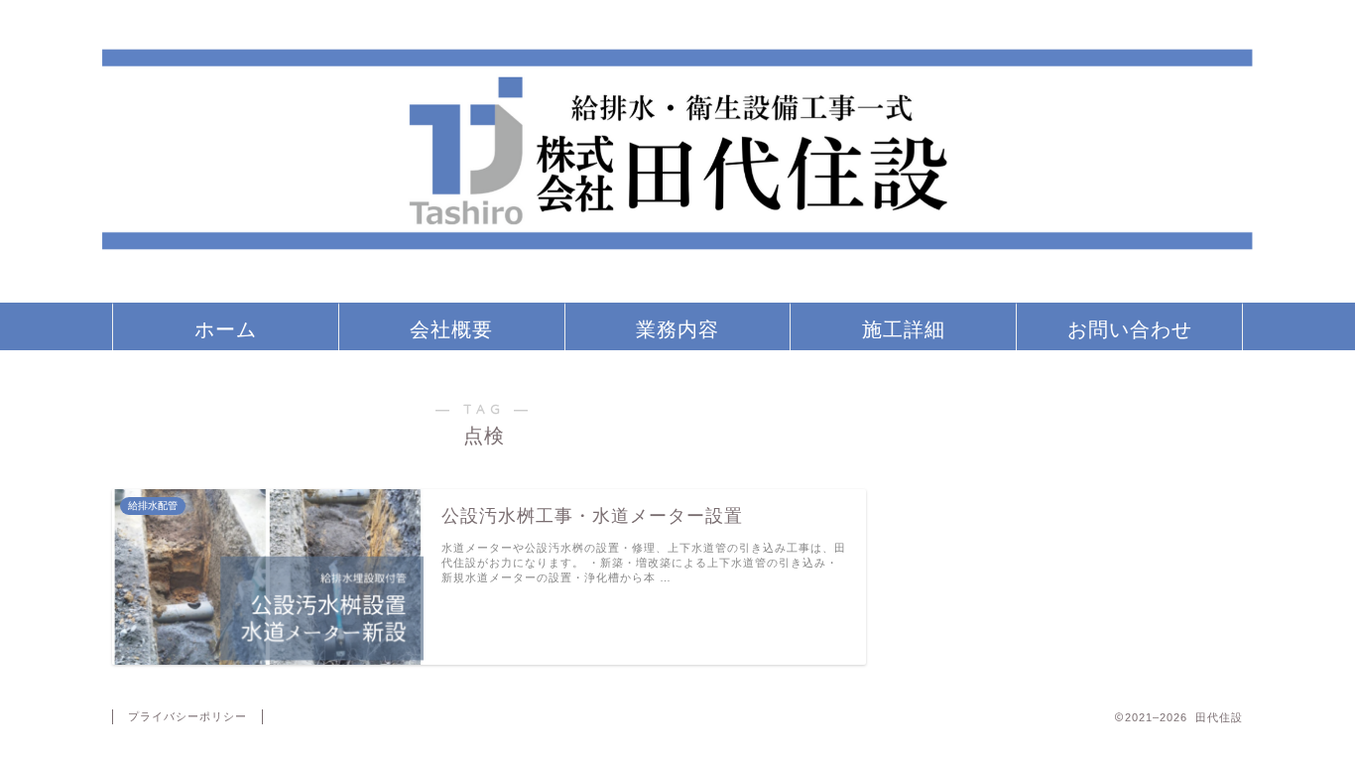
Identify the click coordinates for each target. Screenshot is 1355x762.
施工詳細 (903, 329)
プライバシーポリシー (187, 716)
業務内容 (677, 329)
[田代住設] (677, 293)
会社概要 (451, 329)
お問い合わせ (1129, 329)
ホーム (225, 329)
